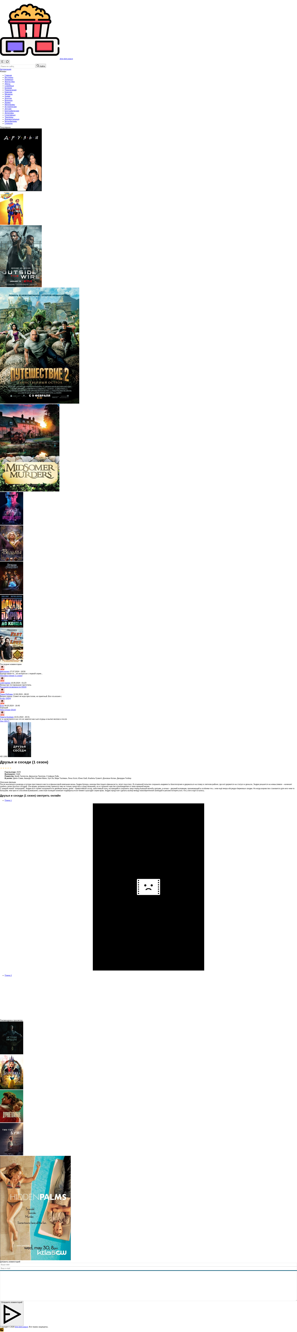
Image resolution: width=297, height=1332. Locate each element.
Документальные (12, 119)
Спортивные (10, 115)
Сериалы (9, 123)
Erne (2, 706)
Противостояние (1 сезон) (11, 676)
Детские (8, 109)
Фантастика (10, 82)
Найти (42, 66)
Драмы (8, 103)
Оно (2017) (4, 721)
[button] (5, 69)
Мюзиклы (9, 94)
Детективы (9, 113)
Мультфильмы (11, 121)
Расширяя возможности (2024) (13, 687)
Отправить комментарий (11, 1302)
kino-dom (66, 59)
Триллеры (9, 117)
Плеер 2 (8, 975)
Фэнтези (8, 98)
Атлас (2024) (5, 698)
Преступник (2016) (8, 710)
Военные (9, 100)
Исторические (11, 107)
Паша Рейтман (6, 694)
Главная (8, 75)
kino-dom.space (21, 1327)
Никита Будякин (7, 717)
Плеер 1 (8, 800)
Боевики (8, 88)
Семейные (9, 86)
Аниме (7, 96)
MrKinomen (5, 671)
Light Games (5, 683)
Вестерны (9, 77)
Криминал (9, 80)
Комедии (8, 92)
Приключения (10, 90)
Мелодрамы (10, 105)
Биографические (12, 111)
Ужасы (7, 84)
